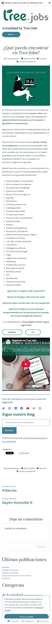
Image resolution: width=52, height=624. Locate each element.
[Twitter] (3, 408)
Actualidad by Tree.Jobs (19, 28)
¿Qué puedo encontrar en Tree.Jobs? (16, 576)
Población (6, 578)
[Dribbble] (39, 408)
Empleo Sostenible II (10, 573)
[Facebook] (21, 408)
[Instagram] (9, 408)
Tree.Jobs (42, 59)
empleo (22, 62)
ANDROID (12, 332)
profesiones (30, 62)
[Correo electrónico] (33, 408)
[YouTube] (27, 408)
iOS (33, 332)
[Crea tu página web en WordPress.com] (26, 3)
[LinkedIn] (15, 408)
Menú (14, 34)
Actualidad (12, 594)
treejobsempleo (12, 59)
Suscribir (9, 430)
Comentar (41, 546)
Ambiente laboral (33, 595)
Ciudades (5, 567)
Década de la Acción (10, 570)
